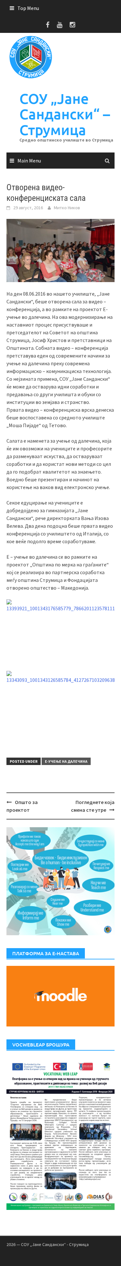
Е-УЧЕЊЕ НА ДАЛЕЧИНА (66, 761)
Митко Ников (67, 208)
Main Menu (29, 160)
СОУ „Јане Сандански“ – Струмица (64, 114)
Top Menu (28, 8)
